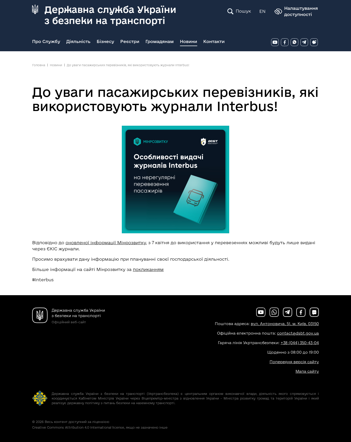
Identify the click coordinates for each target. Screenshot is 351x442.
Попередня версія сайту (294, 362)
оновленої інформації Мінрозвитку (106, 242)
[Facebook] (285, 42)
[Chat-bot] (314, 42)
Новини (188, 41)
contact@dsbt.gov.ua (298, 333)
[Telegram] (304, 42)
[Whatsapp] (294, 42)
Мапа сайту (307, 371)
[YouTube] (275, 42)
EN (262, 11)
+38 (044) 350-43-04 (300, 343)
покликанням (148, 269)
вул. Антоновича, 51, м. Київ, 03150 (285, 323)
